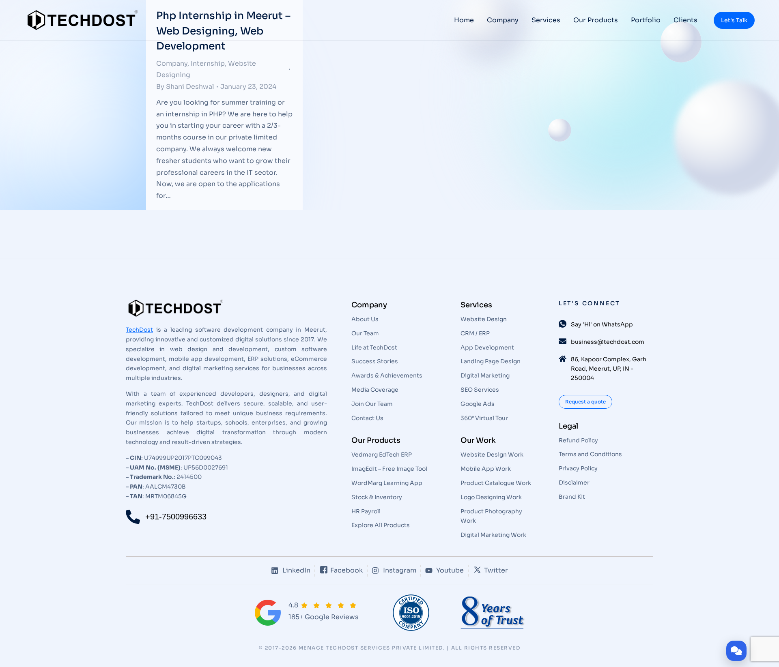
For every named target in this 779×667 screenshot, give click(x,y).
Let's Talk (734, 20)
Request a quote (585, 402)
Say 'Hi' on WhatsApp (602, 324)
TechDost (139, 329)
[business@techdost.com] (562, 341)
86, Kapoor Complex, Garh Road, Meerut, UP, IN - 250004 (608, 369)
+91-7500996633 (176, 516)
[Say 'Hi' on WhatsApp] (562, 324)
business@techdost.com (607, 341)
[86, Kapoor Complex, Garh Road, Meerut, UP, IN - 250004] (562, 358)
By (185, 86)
